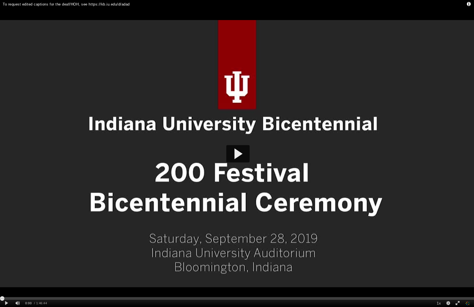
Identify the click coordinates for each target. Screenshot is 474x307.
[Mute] (17, 303)
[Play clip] (6, 303)
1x (439, 303)
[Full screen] (457, 303)
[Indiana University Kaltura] (468, 303)
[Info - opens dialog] (469, 4)
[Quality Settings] (448, 303)
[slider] (237, 298)
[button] (238, 153)
